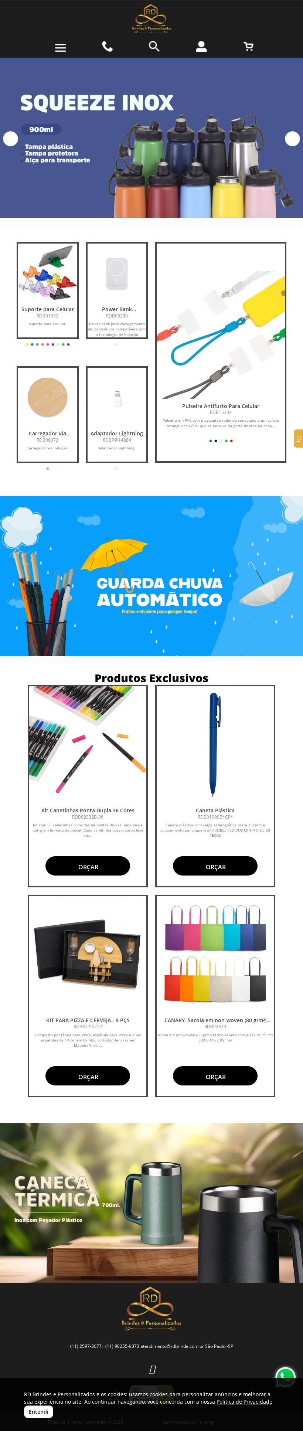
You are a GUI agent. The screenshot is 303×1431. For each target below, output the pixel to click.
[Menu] (60, 48)
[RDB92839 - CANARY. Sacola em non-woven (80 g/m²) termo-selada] (215, 954)
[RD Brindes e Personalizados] (151, 18)
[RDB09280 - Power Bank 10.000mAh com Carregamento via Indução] (117, 273)
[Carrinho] (248, 46)
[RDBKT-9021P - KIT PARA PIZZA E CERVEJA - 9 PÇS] (87, 954)
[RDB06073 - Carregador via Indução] (47, 397)
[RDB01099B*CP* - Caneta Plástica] (215, 744)
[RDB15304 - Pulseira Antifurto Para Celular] (221, 335)
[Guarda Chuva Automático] (151, 576)
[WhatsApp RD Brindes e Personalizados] (285, 1377)
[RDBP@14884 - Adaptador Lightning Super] (117, 397)
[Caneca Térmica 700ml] (151, 1203)
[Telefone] (107, 46)
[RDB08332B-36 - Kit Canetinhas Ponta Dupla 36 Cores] (87, 744)
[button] (10, 138)
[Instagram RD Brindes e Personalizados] (151, 1369)
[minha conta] (201, 46)
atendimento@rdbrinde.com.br (172, 1346)
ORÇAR (87, 867)
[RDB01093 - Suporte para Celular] (47, 273)
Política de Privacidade (244, 1401)
